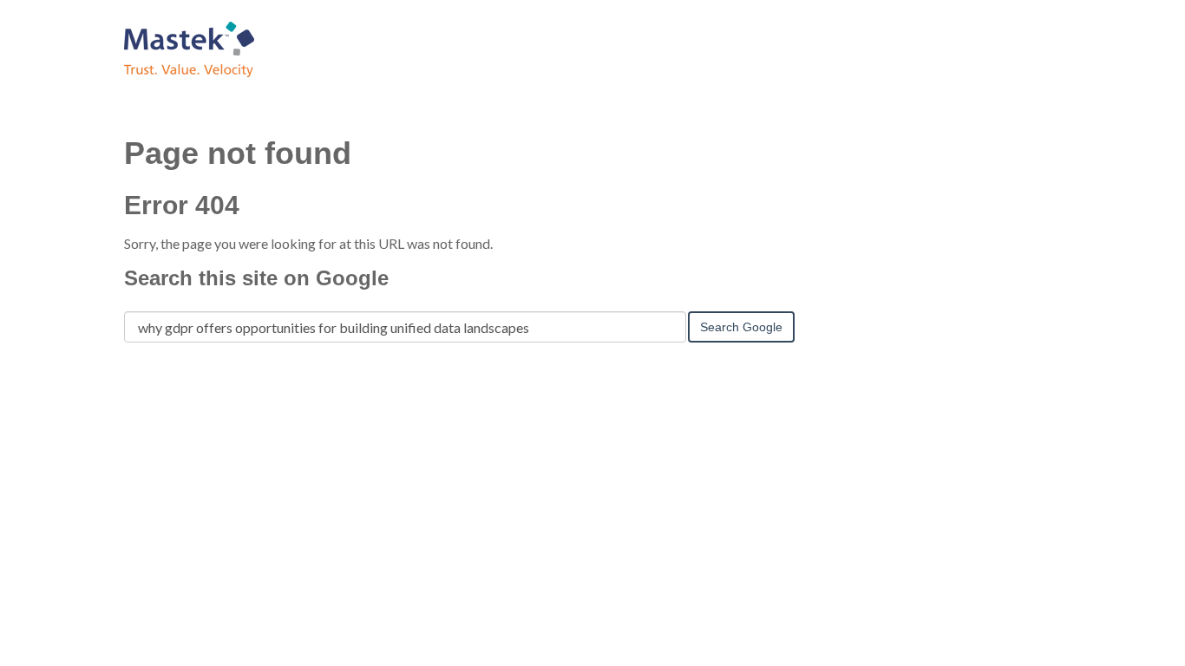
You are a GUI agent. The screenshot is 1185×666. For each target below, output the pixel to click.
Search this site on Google (256, 278)
